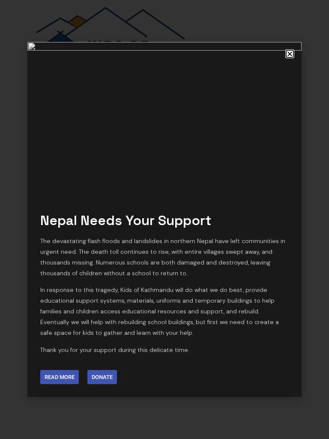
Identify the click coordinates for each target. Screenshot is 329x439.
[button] (290, 54)
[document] (164, 219)
